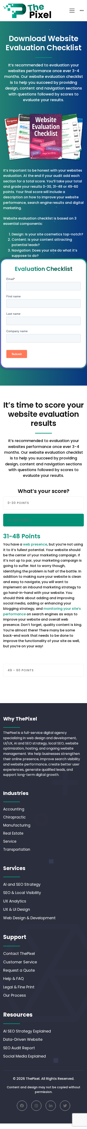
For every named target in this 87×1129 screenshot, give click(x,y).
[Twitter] (65, 1106)
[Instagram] (36, 1106)
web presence (35, 544)
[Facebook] (22, 1106)
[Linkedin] (51, 1106)
